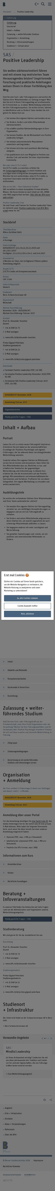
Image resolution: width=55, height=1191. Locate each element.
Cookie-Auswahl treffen (27, 606)
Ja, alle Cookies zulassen (27, 598)
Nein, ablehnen (27, 614)
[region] (27, 595)
